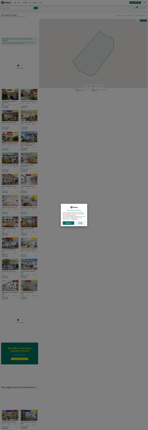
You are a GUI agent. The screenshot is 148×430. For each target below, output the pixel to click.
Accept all (68, 223)
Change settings (80, 223)
